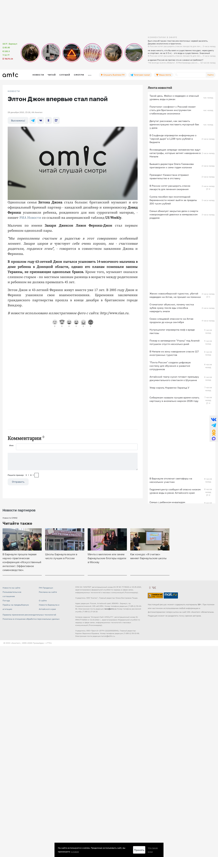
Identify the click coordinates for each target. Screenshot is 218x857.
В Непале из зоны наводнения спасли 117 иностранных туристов (174, 353)
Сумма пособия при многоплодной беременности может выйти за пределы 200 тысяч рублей (173, 200)
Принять (139, 849)
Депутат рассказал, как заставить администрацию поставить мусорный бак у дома (174, 124)
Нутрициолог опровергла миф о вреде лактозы (172, 331)
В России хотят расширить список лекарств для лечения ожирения (170, 187)
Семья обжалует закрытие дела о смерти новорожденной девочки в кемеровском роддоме (174, 214)
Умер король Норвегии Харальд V (169, 387)
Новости (38, 74)
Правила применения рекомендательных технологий (29, 614)
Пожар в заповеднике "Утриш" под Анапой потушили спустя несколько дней (175, 342)
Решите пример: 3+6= (21, 475)
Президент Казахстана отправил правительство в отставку (169, 176)
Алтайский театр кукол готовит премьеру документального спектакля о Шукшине (174, 378)
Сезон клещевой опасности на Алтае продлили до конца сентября (171, 320)
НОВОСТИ (14, 91)
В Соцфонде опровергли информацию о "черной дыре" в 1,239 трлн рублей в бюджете (173, 139)
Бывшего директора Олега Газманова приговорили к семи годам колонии (172, 165)
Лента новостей (160, 88)
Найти (210, 74)
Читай (52, 74)
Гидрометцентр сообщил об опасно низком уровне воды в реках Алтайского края (175, 491)
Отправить (18, 481)
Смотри (79, 74)
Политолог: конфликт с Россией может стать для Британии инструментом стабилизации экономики (173, 110)
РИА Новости (30, 218)
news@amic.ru (110, 609)
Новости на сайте (11, 587)
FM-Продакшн (46, 587)
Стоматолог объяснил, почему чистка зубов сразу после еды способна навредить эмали (172, 308)
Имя (11, 445)
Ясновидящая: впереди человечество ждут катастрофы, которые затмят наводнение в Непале (175, 153)
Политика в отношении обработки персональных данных (31, 619)
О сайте (43, 600)
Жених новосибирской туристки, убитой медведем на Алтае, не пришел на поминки (175, 295)
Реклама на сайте (48, 592)
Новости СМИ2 (10, 518)
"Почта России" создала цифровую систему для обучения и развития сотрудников (170, 366)
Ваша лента (165, 74)
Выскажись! (18, 120)
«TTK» (49, 643)
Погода (6, 600)
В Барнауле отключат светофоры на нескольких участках (171, 480)
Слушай (64, 74)
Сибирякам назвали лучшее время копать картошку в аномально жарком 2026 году (174, 399)
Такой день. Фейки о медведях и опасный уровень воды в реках (174, 97)
